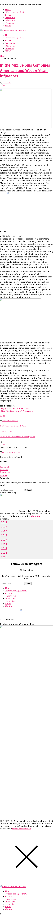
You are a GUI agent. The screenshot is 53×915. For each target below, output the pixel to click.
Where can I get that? (14, 12)
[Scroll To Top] (1, 913)
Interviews (10, 17)
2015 (4, 539)
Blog (2, 56)
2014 (4, 544)
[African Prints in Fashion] (13, 30)
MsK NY (7, 82)
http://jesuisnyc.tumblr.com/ (14, 408)
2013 (4, 548)
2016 (4, 535)
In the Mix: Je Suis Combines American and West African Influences (25, 70)
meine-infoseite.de (21, 828)
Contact (9, 606)
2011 (4, 557)
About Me (10, 20)
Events (8, 15)
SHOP (8, 25)
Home (8, 9)
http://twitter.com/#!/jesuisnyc (16, 411)
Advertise (9, 23)
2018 (4, 526)
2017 (4, 530)
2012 (4, 552)
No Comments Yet (11, 452)
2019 (4, 522)
